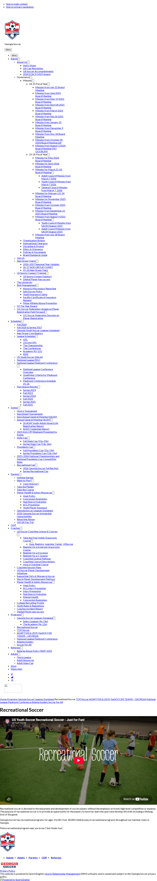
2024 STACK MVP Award (36, 74)
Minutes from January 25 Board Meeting (48, 124)
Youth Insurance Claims (35, 294)
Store (13, 666)
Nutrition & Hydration (34, 501)
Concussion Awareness (35, 498)
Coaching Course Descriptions (39, 561)
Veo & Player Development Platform (36, 579)
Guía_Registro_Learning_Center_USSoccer (51, 544)
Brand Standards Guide (35, 255)
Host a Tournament (27, 410)
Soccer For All (24, 644)
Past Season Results (27, 386)
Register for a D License (35, 552)
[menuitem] (3, 699)
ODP (13, 525)
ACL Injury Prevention (34, 588)
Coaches (15, 528)
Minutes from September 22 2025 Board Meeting (50, 212)
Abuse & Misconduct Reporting (39, 288)
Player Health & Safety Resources (34, 492)
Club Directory (31, 483)
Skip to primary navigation (20, 6)
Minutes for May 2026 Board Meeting (47, 159)
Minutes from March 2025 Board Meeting (49, 112)
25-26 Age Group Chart (35, 270)
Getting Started (25, 477)
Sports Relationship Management (62, 873)
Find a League (24, 657)
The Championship (33, 345)
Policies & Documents (34, 252)
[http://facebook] (12, 674)
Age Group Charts (26, 260)
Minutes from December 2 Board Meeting (49, 129)
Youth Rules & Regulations (30, 605)
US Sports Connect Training (31, 272)
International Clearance (35, 243)
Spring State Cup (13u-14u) (37, 443)
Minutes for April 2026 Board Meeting (47, 165)
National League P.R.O (28, 359)
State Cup (22, 437)
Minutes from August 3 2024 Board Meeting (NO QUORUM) (50, 148)
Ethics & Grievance (33, 249)
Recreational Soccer (27, 627)
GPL (25, 339)
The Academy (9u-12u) (35, 624)
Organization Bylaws (34, 240)
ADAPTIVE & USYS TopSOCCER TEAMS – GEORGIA (34, 634)
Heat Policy (29, 495)
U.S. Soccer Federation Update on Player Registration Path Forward (38, 310)
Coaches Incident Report (30, 608)
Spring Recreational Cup (35, 471)
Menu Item (16, 668)
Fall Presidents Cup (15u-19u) (38, 450)
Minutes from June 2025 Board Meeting (48, 94)
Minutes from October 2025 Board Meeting (50, 206)
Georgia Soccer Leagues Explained (35, 510)
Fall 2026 (22, 324)
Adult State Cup (25, 663)
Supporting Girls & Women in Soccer (36, 576)
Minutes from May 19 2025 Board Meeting (49, 100)
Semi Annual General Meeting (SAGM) (37, 416)
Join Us (21, 257)
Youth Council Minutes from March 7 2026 (56, 183)
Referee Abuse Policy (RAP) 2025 (34, 650)
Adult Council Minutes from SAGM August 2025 (56, 230)
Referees (15, 647)
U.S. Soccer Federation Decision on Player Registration (41, 317)
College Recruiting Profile (30, 602)
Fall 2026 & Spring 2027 (29, 327)
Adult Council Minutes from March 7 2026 (56, 177)
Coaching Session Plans (29, 567)
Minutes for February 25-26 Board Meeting (50, 195)
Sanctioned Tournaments (30, 413)
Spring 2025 (29, 401)
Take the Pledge (25, 486)
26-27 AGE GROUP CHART (38, 267)
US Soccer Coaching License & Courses (37, 531)
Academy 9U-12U (32, 351)
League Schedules (26, 336)
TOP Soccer (23, 630)
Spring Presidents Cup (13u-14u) (40, 453)
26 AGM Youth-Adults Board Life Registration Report (40, 424)
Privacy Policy (7, 870)
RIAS (25, 354)
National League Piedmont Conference (37, 362)
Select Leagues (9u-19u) (35, 621)
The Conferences (32, 348)
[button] (8, 49)
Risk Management (26, 285)
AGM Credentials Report (36, 428)
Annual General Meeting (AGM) (33, 419)
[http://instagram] (12, 680)
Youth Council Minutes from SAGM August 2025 (56, 224)
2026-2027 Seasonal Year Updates (41, 264)
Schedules (16, 321)
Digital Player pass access (30, 611)
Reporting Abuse (26, 519)
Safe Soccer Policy (32, 291)
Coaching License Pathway (37, 558)
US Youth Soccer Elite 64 (30, 357)
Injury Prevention (32, 591)
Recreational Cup (26, 464)
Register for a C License (35, 555)
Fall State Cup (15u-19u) (35, 441)
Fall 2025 (28, 404)
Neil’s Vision (29, 65)
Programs (16, 614)
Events (14, 407)
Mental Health (30, 597)
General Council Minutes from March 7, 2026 (54, 189)
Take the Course (25, 489)
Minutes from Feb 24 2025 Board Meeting (49, 118)
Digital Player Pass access (36, 279)
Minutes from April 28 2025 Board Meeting (50, 106)
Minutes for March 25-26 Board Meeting (48, 171)
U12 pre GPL (30, 342)
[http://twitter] (12, 677)
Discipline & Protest (33, 246)
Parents (15, 474)
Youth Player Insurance (35, 507)
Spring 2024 (29, 395)
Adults (14, 653)
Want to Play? (24, 480)
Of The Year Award (27, 306)
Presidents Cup (25, 446)
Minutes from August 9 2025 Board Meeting (50, 218)
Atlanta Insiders (25, 641)
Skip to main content (17, 3)
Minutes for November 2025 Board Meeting (50, 200)
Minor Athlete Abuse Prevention (40, 303)
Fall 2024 (28, 398)
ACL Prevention (31, 504)
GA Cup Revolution (33, 68)
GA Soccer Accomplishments (38, 71)
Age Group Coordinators (30, 333)
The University (24, 282)
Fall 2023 (28, 392)
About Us (22, 62)
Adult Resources (25, 660)
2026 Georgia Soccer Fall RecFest (40, 468)
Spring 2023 (29, 390)
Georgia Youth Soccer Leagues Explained (38, 330)
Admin (14, 58)
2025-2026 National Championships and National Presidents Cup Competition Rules (38, 459)
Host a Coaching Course (35, 564)
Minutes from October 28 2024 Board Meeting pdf (49, 141)
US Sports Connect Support (37, 276)
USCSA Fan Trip (25, 522)
